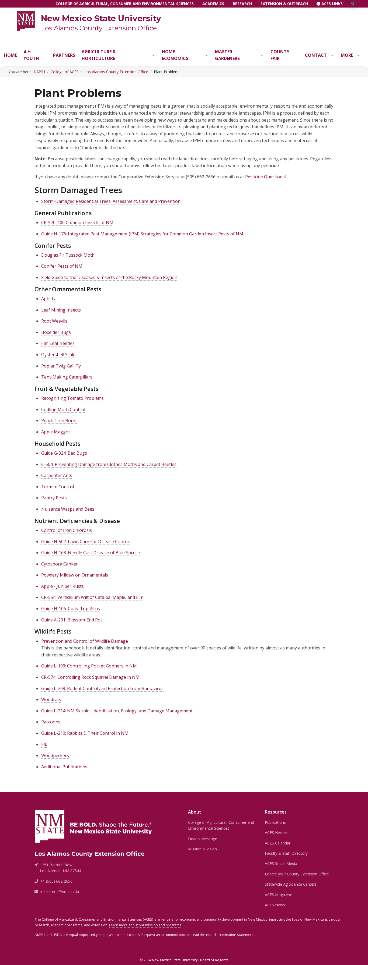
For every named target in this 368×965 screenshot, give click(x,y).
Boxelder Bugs (56, 332)
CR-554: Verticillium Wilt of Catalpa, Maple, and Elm (92, 597)
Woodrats (51, 699)
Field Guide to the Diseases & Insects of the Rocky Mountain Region (109, 277)
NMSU (39, 71)
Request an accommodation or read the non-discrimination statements (198, 934)
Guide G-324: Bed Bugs (64, 453)
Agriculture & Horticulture (99, 55)
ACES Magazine (278, 894)
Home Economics (175, 55)
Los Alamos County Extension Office (99, 28)
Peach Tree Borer (59, 420)
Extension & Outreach (284, 3)
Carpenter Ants (56, 475)
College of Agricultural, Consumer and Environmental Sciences (124, 3)
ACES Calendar (277, 843)
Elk (44, 744)
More (347, 55)
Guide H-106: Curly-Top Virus (70, 608)
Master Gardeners (227, 55)
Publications (275, 822)
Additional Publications (64, 767)
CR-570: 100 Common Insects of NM (77, 222)
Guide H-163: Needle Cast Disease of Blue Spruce (90, 553)
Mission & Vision (202, 848)
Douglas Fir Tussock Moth (68, 255)
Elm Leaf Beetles (58, 343)
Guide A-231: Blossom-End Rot (71, 620)
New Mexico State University (101, 18)
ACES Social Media (281, 863)
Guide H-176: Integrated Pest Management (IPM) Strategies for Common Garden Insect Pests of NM (142, 234)
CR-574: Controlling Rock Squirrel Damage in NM (90, 677)
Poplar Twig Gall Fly (61, 366)
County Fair (279, 55)
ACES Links (331, 3)
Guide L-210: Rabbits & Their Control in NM (85, 733)
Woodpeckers (55, 755)
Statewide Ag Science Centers (291, 884)
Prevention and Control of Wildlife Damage (84, 641)
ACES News (275, 904)
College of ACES (65, 71)
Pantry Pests (54, 498)
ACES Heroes (276, 832)
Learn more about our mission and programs (145, 924)
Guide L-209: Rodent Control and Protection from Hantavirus (102, 688)
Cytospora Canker (59, 564)
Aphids (48, 299)
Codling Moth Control (63, 409)
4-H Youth (31, 55)
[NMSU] (26, 20)
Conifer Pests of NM (61, 266)
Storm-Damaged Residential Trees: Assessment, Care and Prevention (110, 201)
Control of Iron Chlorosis (66, 530)
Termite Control (57, 487)
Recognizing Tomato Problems (72, 398)
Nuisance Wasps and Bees (67, 509)
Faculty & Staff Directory (286, 853)
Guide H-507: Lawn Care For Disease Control (85, 542)
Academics (213, 3)
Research (242, 3)
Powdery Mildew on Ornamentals (74, 575)
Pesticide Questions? (266, 177)
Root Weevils (54, 321)
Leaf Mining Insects (61, 310)
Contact (316, 55)
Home (10, 55)
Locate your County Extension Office (297, 873)
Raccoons (50, 722)
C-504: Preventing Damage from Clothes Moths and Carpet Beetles (108, 464)
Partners (64, 55)
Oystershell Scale (58, 355)
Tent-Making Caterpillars (66, 377)
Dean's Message (202, 838)
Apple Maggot (55, 432)
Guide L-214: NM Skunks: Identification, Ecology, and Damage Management (117, 711)
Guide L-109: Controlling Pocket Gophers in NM (89, 666)
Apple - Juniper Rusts (62, 586)
